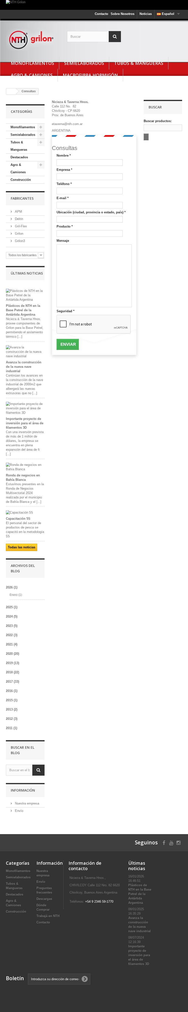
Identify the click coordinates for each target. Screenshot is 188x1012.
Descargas (44, 899)
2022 (11, 635)
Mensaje (63, 240)
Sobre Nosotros (122, 14)
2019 (12, 663)
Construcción (21, 180)
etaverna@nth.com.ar (67, 124)
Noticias (146, 14)
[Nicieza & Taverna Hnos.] (33, 40)
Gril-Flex (20, 226)
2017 (12, 681)
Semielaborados (84, 63)
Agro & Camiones (32, 75)
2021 (11, 644)
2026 (11, 587)
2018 (12, 672)
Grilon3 (19, 241)
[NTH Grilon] (94, 5)
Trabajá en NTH (47, 916)
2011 (11, 728)
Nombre (64, 155)
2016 (11, 691)
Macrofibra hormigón (90, 75)
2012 (11, 719)
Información (23, 790)
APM (18, 211)
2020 (12, 654)
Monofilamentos (32, 63)
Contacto (101, 14)
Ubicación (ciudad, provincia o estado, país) (91, 212)
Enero (16, 594)
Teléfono (64, 184)
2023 (11, 626)
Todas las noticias (21, 547)
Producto (65, 226)
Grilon (18, 233)
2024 (11, 616)
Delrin (18, 219)
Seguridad (65, 311)
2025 (11, 607)
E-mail (63, 198)
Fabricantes (22, 198)
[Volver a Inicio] (11, 91)
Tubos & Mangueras (138, 63)
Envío (18, 811)
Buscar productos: (158, 121)
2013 (11, 709)
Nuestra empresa (26, 803)
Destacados (19, 157)
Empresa (64, 170)
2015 (11, 700)
